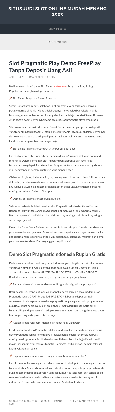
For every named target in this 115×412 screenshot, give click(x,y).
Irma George (36, 77)
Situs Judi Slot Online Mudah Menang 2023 (57, 11)
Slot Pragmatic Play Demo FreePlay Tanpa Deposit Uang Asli (55, 66)
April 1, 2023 (16, 77)
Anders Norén (90, 401)
